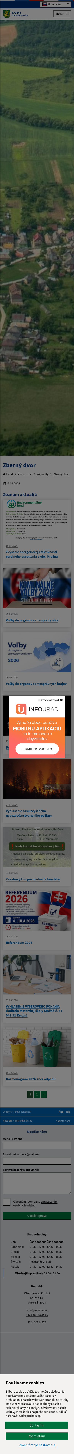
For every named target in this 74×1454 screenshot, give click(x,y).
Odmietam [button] (37, 1436)
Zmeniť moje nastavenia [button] (37, 1445)
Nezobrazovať (49, 700)
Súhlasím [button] (37, 1425)
